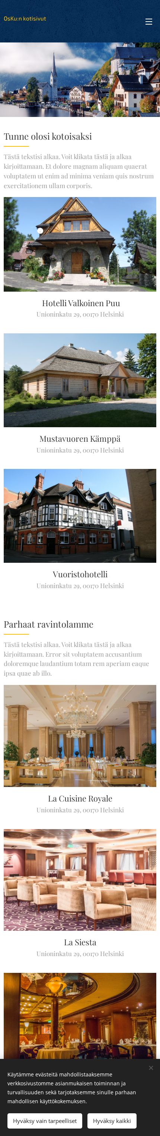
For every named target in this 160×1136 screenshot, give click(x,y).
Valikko (148, 21)
